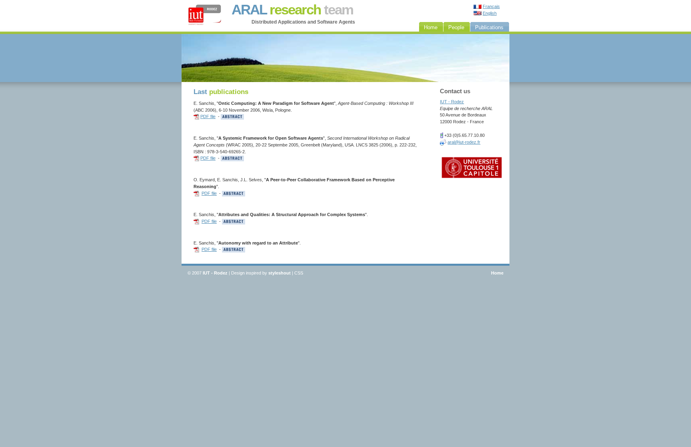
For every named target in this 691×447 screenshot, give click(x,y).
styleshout (279, 273)
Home (497, 273)
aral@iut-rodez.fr (463, 142)
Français (491, 6)
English (490, 13)
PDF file (208, 116)
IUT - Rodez (452, 101)
